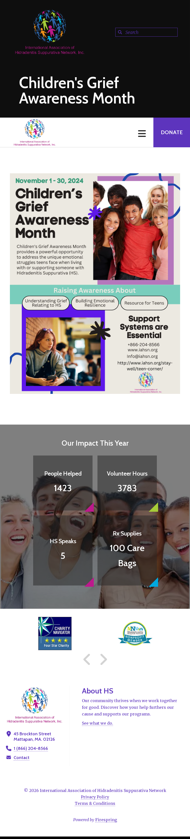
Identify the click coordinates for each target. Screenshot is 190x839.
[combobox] (146, 32)
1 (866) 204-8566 (31, 748)
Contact (21, 757)
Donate (172, 132)
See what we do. (97, 723)
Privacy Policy (95, 796)
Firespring (106, 819)
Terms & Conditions (95, 803)
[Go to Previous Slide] (87, 659)
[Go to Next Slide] (103, 659)
